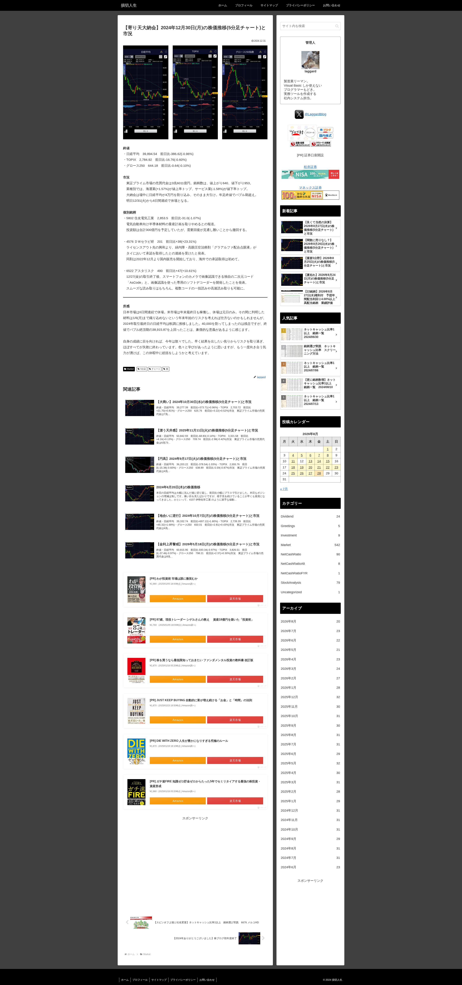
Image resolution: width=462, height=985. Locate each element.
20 (310, 467)
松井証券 (310, 167)
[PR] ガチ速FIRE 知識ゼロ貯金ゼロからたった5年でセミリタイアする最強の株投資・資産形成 (205, 784)
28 (319, 473)
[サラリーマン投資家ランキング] (321, 143)
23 (336, 467)
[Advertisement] (195, 864)
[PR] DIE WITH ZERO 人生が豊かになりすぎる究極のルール (189, 740)
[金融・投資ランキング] (300, 143)
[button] (337, 26)
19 (302, 467)
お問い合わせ (207, 979)
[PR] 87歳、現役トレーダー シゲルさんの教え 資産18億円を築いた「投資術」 (202, 619)
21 (319, 467)
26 (302, 473)
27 (310, 473)
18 (293, 467)
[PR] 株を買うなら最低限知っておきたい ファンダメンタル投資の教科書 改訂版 (201, 660)
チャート (156, 369)
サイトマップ (159, 979)
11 (293, 461)
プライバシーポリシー (183, 979)
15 (328, 461)
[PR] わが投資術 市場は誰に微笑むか (174, 578)
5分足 (143, 369)
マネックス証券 (310, 187)
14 (319, 461)
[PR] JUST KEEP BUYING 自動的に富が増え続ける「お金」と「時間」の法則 (201, 700)
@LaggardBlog (315, 114)
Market (130, 369)
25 (293, 473)
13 (310, 461)
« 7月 (284, 489)
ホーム (125, 979)
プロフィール (140, 979)
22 (328, 467)
